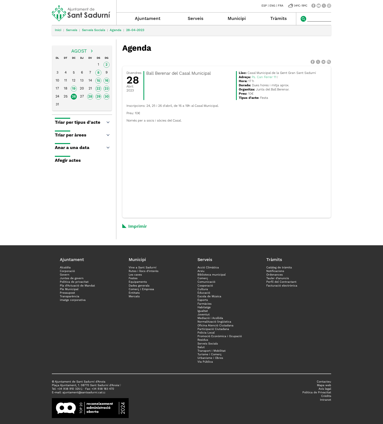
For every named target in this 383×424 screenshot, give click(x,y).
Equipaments (138, 282)
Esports (202, 300)
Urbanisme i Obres (210, 358)
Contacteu (324, 381)
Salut (201, 347)
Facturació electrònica (281, 285)
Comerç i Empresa (141, 289)
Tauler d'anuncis (277, 278)
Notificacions (275, 271)
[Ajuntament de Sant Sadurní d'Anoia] (84, 20)
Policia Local (206, 332)
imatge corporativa (73, 300)
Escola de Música (209, 296)
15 (98, 80)
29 (98, 96)
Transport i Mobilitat (211, 350)
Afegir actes (68, 160)
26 (74, 96)
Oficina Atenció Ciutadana (215, 325)
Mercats (134, 296)
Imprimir (137, 226)
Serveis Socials (93, 30)
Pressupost (67, 293)
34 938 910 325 (69, 389)
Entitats (134, 293)
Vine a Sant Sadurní (142, 267)
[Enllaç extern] (90, 407)
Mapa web (324, 385)
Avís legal (325, 389)
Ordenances (274, 274)
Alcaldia (65, 267)
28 (90, 96)
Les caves (135, 274)
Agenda (115, 30)
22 (98, 88)
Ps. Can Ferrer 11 (264, 77)
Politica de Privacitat (316, 392)
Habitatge (204, 307)
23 (107, 88)
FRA (280, 5)
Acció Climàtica (208, 267)
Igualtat (202, 311)
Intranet (325, 399)
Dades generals (139, 285)
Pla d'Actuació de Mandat (77, 285)
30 (107, 96)
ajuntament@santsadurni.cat (82, 392)
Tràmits (278, 19)
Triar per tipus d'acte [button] (77, 122)
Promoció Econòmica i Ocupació (219, 336)
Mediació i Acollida (210, 318)
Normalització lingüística (214, 321)
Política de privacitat (74, 282)
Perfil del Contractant (281, 282)
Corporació (67, 271)
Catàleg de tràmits (279, 267)
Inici (58, 30)
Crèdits (326, 396)
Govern (64, 274)
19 (73, 88)
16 (106, 80)
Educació (203, 293)
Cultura (202, 289)
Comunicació (206, 282)
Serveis (195, 19)
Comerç (202, 278)
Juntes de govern (72, 278)
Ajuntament (147, 19)
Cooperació (205, 285)
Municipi (237, 19)
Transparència (69, 296)
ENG (272, 5)
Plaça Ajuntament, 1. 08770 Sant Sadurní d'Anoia (85, 385)
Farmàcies (204, 303)
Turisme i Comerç (209, 354)
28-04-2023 (135, 30)
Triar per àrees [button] (70, 135)
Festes (133, 278)
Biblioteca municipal (211, 274)
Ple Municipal (69, 289)
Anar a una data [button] (72, 148)
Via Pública (205, 361)
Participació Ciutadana (213, 329)
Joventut (203, 314)
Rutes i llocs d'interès (143, 271)
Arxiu (200, 271)
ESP (264, 5)
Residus (202, 340)
